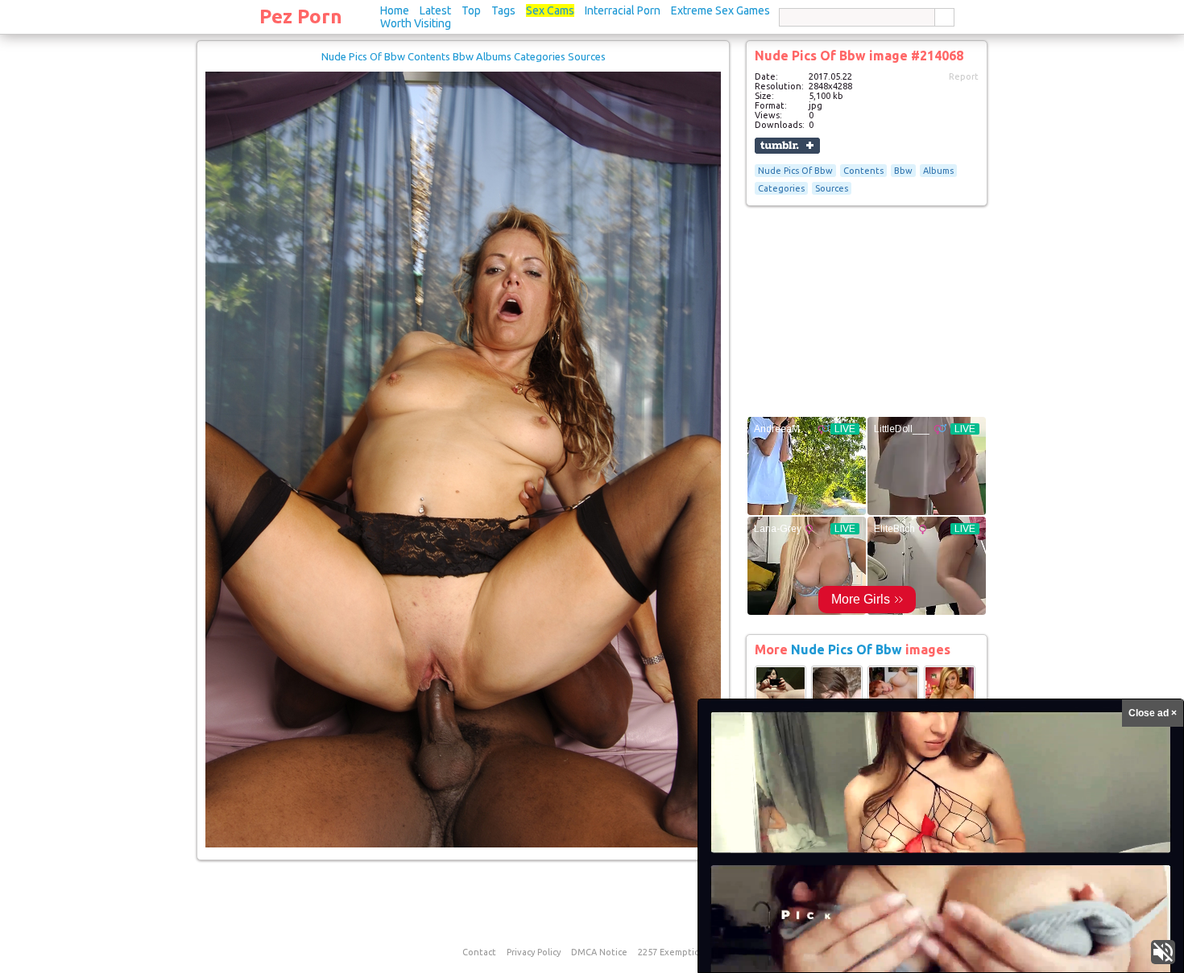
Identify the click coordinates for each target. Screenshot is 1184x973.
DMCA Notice (599, 952)
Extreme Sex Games (720, 10)
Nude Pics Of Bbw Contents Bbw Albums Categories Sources (463, 56)
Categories (781, 188)
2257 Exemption (672, 952)
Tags (503, 10)
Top (471, 10)
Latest (435, 10)
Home (394, 10)
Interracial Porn (622, 10)
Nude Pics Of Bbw (795, 170)
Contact (479, 952)
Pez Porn (300, 16)
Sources (831, 188)
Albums (938, 170)
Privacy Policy (534, 952)
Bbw (903, 170)
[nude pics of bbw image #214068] (463, 844)
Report (964, 76)
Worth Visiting (415, 23)
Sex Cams (550, 10)
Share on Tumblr (787, 146)
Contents (863, 170)
